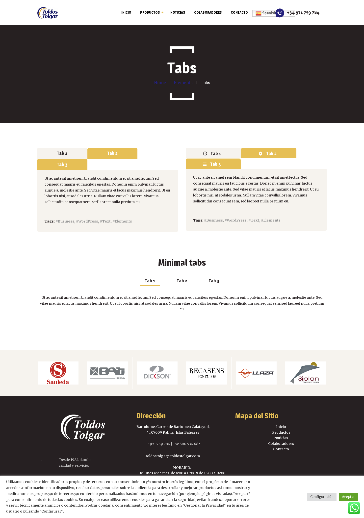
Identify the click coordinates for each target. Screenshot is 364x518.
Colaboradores (281, 443)
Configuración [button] (322, 497)
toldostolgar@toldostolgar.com (173, 456)
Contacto (281, 449)
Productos (281, 432)
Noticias (281, 438)
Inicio (281, 426)
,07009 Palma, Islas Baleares (174, 432)
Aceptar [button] (348, 497)
